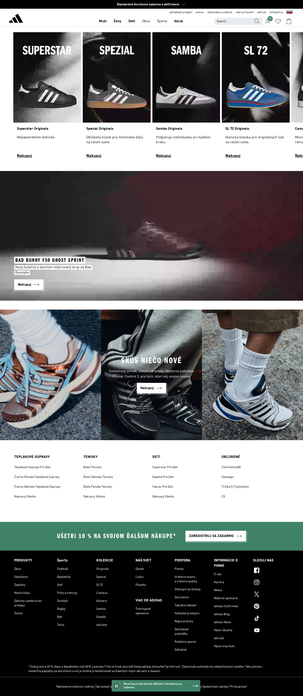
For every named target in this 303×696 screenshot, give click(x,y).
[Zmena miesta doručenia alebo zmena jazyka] (289, 12)
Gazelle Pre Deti (163, 477)
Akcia (178, 21)
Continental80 (231, 467)
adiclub (261, 12)
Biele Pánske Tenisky (97, 486)
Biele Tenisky (92, 467)
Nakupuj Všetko (25, 496)
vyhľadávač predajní (180, 12)
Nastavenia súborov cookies (75, 686)
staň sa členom (245, 12)
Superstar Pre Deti (165, 467)
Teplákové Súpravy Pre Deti (32, 467)
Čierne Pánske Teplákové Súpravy (36, 477)
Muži (102, 21)
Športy (162, 21)
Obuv (146, 21)
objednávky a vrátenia (219, 12)
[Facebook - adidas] (271, 571)
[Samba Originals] (186, 97)
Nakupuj (24, 156)
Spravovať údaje (107, 686)
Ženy (117, 21)
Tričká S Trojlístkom (235, 486)
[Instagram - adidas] (271, 583)
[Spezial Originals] (116, 97)
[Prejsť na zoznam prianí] (278, 21)
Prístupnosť (238, 686)
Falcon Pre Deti (162, 486)
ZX (223, 496)
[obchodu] (16, 19)
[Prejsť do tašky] (288, 21)
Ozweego (228, 477)
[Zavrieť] (116, 686)
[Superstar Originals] (47, 97)
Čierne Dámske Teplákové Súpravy (37, 486)
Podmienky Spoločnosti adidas (207, 686)
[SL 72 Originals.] (255, 97)
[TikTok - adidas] (271, 619)
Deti (131, 21)
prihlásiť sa (276, 12)
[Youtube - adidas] (271, 631)
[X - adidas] (271, 595)
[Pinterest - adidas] (271, 607)
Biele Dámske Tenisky (98, 477)
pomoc (200, 12)
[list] (151, 97)
